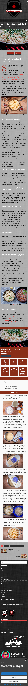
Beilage (6, 545)
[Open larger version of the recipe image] (14, 338)
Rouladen (6, 320)
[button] (26, 660)
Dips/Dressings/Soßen (5, 579)
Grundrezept (20, 545)
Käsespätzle (12, 318)
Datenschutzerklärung (15, 684)
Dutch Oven (3, 581)
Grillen (2, 585)
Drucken (19, 53)
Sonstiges (3, 596)
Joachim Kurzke (13, 26)
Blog (2, 575)
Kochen (2, 588)
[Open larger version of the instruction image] (13, 414)
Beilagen (13, 545)
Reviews (3, 592)
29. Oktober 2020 (4, 26)
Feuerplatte (3, 583)
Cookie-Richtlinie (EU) (5, 629)
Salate (2, 594)
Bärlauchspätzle (15, 322)
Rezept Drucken (6, 356)
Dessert (2, 577)
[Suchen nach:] (14, 562)
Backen (2, 568)
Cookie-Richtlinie (7, 684)
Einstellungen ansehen (14, 681)
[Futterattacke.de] (14, 17)
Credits (2, 627)
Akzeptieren (14, 673)
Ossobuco (14, 304)
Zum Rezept (11, 53)
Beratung (3, 573)
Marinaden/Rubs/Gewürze (6, 590)
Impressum (22, 684)
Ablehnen (14, 677)
